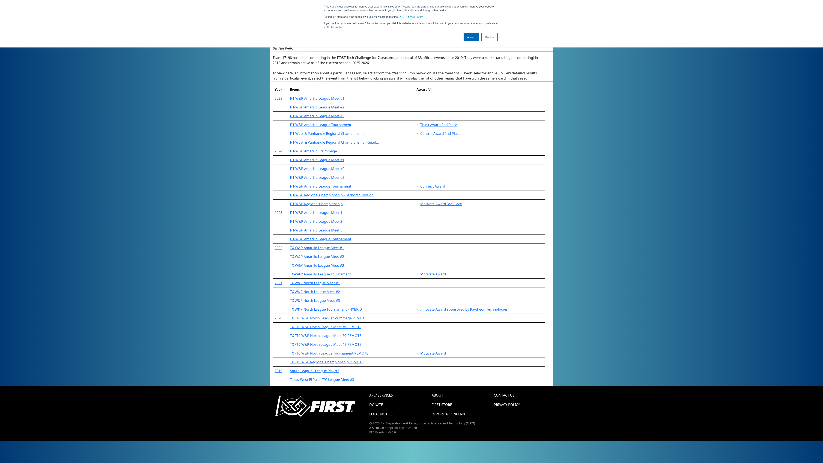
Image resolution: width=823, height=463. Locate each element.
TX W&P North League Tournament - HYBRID (326, 309)
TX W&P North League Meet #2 (315, 291)
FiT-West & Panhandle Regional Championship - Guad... (334, 142)
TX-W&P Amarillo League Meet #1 (317, 247)
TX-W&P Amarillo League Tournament (320, 274)
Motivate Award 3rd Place (441, 203)
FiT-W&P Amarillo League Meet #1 (317, 98)
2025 (278, 98)
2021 (278, 283)
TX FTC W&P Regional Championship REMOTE (326, 362)
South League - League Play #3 (314, 370)
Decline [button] (489, 37)
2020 (278, 318)
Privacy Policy (410, 16)
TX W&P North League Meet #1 (315, 283)
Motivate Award (433, 274)
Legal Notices (382, 414)
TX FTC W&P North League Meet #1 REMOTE (325, 327)
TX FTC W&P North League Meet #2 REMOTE (325, 335)
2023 (278, 212)
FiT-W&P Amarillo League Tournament (320, 124)
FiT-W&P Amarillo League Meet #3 (317, 116)
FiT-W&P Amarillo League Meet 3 (316, 230)
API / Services (381, 395)
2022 (278, 247)
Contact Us (504, 395)
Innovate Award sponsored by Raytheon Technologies (464, 309)
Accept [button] (471, 37)
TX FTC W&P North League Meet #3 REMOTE (325, 344)
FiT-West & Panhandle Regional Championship (327, 133)
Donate (376, 404)
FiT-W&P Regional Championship (316, 203)
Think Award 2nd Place (438, 124)
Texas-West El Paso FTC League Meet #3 (322, 379)
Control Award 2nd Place (440, 133)
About (437, 395)
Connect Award (432, 186)
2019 (278, 370)
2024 (278, 151)
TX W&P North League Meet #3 (315, 300)
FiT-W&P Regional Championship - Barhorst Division (332, 195)
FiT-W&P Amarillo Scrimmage (313, 151)
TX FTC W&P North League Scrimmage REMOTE (328, 318)
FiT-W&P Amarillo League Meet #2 (317, 107)
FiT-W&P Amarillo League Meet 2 (316, 221)
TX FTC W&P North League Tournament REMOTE (329, 353)
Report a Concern (448, 414)
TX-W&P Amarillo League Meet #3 (317, 265)
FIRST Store (442, 404)
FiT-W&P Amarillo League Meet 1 (316, 212)
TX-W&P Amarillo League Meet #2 (317, 256)
